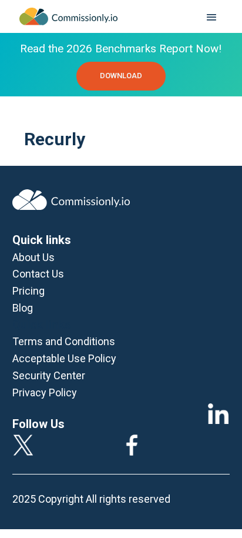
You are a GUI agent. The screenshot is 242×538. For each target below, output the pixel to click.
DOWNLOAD (121, 75)
